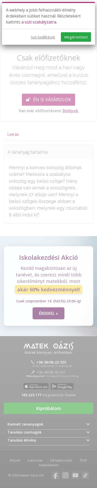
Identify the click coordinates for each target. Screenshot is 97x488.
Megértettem (76, 36)
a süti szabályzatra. (39, 22)
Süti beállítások (43, 37)
